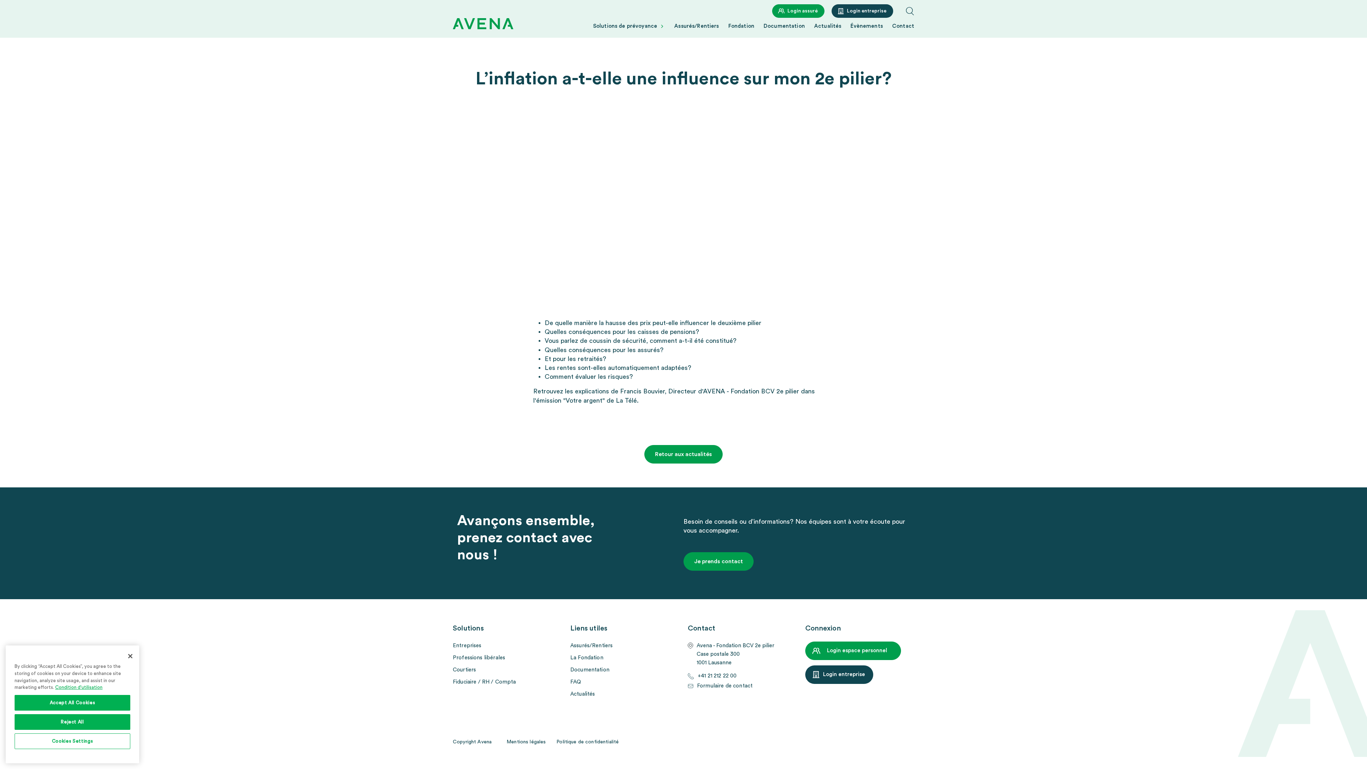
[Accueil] (483, 23)
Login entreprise (866, 11)
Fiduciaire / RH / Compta (484, 682)
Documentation (784, 26)
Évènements (866, 26)
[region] (72, 704)
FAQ (575, 682)
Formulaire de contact (725, 686)
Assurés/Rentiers (696, 26)
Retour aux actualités (683, 454)
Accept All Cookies (72, 702)
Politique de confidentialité (587, 741)
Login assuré (802, 11)
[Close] (130, 656)
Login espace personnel (857, 650)
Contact (903, 26)
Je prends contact (718, 561)
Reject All (72, 722)
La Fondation (586, 657)
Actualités (828, 26)
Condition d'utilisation (79, 687)
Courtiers (464, 670)
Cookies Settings (72, 741)
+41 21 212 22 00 (717, 676)
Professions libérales (479, 657)
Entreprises (467, 645)
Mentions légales (526, 741)
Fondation (741, 26)
